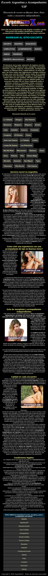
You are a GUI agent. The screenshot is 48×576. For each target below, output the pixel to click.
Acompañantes (24, 533)
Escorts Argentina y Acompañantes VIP (24, 4)
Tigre (38, 161)
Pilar (22, 156)
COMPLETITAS (9, 49)
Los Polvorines (26, 145)
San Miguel (28, 161)
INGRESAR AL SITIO (24, 37)
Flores (28, 135)
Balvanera (7, 125)
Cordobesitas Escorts (24, 551)
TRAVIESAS (17, 54)
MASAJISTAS (31, 44)
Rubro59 (24, 548)
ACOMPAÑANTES (24, 49)
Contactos (24, 562)
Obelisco (32, 150)
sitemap (24, 569)
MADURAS (18, 44)
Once (6, 156)
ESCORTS (7, 44)
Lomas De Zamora (10, 145)
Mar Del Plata (9, 150)
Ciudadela (34, 130)
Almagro (18, 120)
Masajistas (24, 544)
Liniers (35, 140)
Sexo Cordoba (24, 530)
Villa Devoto (19, 166)
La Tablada (8, 120)
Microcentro (21, 150)
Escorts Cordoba (24, 537)
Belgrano (18, 125)
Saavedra (17, 161)
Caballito (14, 130)
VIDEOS (6, 54)
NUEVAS (38, 49)
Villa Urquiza (32, 166)
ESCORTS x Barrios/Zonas (14, 59)
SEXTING (30, 59)
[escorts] (24, 25)
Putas (24, 558)
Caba (6, 130)
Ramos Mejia (32, 156)
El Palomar (19, 135)
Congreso (7, 135)
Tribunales (8, 166)
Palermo (14, 156)
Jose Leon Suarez (10, 140)
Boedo (37, 125)
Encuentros (24, 565)
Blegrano (28, 125)
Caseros (24, 130)
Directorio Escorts (24, 526)
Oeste (42, 150)
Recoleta (7, 161)
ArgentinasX (19, 574)
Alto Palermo (30, 120)
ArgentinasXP (24, 522)
